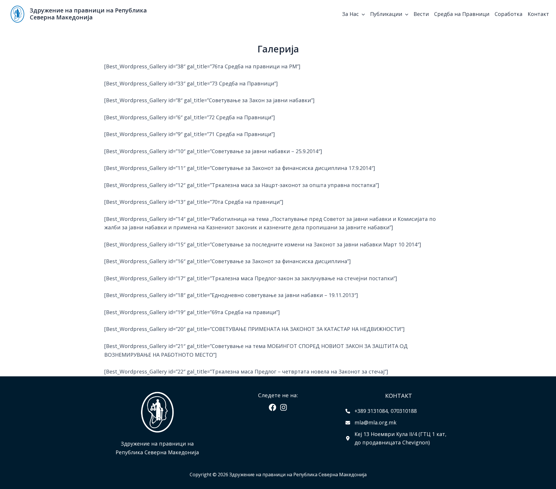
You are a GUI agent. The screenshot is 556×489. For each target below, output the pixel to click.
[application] (362, 13)
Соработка (508, 13)
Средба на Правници (461, 13)
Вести (421, 13)
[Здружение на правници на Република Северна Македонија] (17, 13)
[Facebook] (272, 407)
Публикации (386, 13)
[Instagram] (283, 407)
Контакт (538, 13)
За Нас (350, 13)
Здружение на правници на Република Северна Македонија (88, 13)
